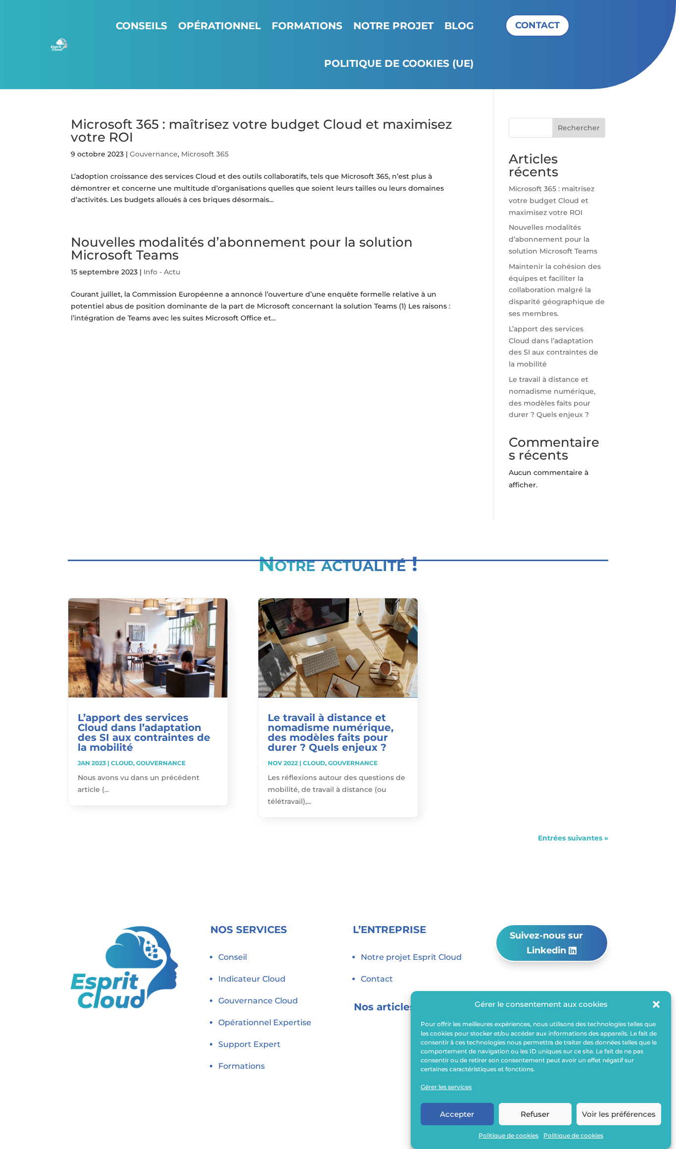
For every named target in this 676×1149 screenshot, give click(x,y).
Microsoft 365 (205, 154)
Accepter (457, 1113)
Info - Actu (162, 271)
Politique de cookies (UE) (399, 63)
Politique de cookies (508, 1135)
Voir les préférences (619, 1113)
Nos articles (384, 1007)
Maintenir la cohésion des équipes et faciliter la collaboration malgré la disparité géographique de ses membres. (557, 290)
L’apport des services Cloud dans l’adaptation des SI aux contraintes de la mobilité (144, 732)
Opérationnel (219, 26)
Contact (537, 25)
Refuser (535, 1113)
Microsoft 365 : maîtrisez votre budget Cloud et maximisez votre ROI (261, 130)
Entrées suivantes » (573, 838)
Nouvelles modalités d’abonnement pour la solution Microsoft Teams (242, 248)
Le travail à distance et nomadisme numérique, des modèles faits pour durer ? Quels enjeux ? (330, 732)
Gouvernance (154, 154)
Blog (459, 26)
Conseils (141, 26)
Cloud (122, 763)
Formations (307, 26)
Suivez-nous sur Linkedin (546, 943)
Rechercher (579, 127)
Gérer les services (446, 1086)
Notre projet (393, 26)
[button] (656, 1004)
